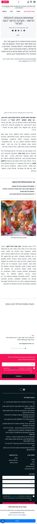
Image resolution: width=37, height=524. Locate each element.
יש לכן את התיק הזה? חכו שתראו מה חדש (21, 194)
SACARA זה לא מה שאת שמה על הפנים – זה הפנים (20, 437)
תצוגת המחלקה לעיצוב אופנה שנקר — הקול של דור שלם (19, 428)
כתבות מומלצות (30, 466)
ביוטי (11, 11)
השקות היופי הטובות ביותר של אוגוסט (23, 186)
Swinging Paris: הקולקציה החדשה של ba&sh (21, 430)
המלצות (32, 464)
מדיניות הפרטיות (14, 368)
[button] (34, 2)
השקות (4, 11)
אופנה (18, 11)
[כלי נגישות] (3, 521)
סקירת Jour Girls (29, 11)
